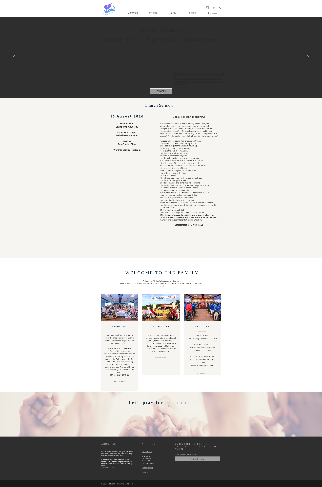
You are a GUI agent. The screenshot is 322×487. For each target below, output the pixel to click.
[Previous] (14, 57)
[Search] (220, 8)
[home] (162, 93)
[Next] (308, 57)
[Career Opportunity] (159, 93)
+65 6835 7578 (147, 452)
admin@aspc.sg (147, 468)
